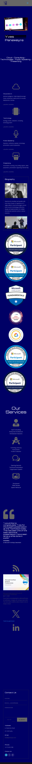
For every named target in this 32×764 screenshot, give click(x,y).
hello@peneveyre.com (10, 737)
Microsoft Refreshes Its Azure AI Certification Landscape (12, 593)
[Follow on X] (9, 755)
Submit (22, 719)
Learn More (8, 104)
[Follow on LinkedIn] (6, 755)
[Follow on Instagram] (12, 755)
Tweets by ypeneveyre (8, 621)
